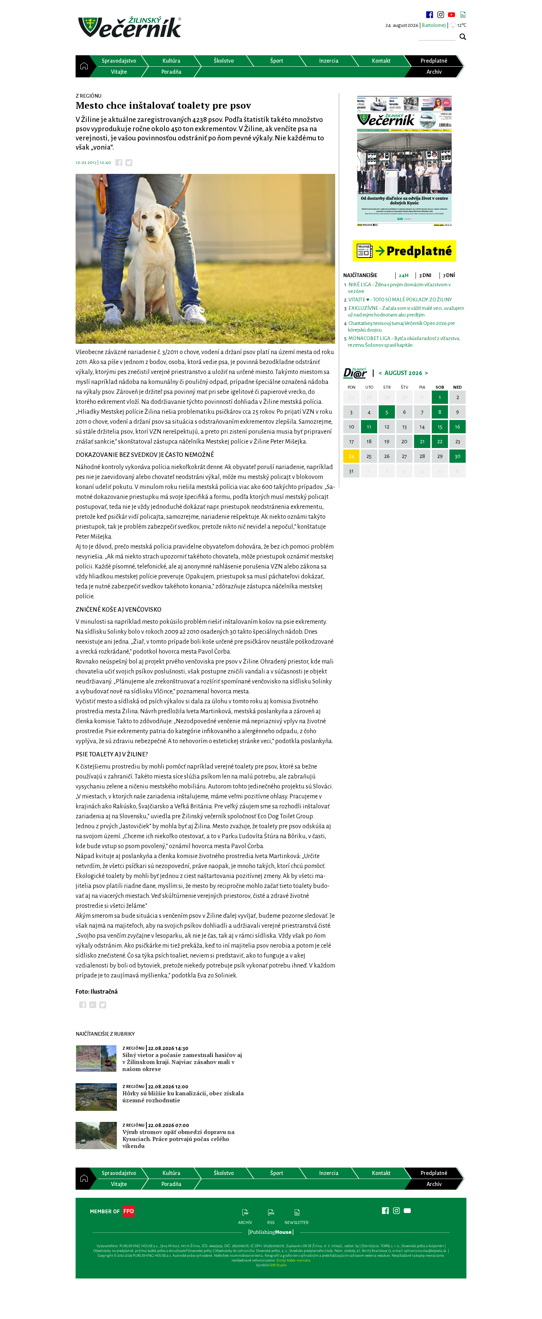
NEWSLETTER (297, 1222)
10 (351, 427)
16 (457, 427)
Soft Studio (278, 1265)
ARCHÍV (245, 1222)
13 (404, 427)
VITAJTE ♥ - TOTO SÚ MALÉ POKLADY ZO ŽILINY (400, 299)
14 (422, 427)
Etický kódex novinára (293, 1260)
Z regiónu (133, 1048)
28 (369, 397)
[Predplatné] (404, 243)
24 (351, 456)
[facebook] (429, 14)
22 (439, 441)
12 (387, 427)
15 (440, 427)
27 (351, 397)
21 (422, 441)
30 (404, 397)
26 (387, 456)
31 (422, 397)
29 (387, 397)
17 (351, 441)
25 (369, 456)
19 (386, 441)
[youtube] (451, 14)
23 (457, 441)
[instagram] (440, 14)
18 (369, 441)
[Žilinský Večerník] (131, 27)
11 (369, 427)
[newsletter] (462, 14)
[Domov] (82, 66)
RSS (270, 1222)
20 (404, 441)
